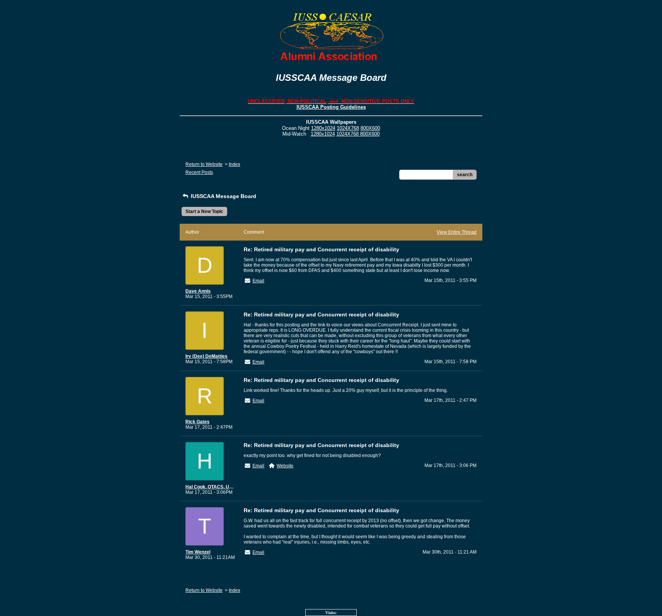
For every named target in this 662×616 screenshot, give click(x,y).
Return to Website (204, 164)
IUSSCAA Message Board (222, 196)
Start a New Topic (204, 211)
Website (285, 466)
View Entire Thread (457, 232)
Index (234, 164)
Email (258, 280)
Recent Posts (199, 172)
